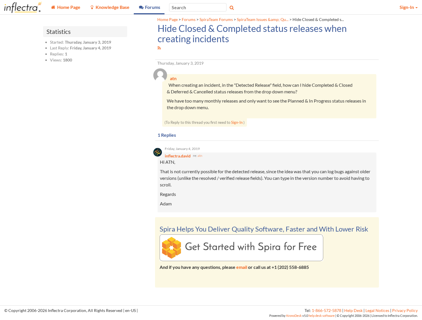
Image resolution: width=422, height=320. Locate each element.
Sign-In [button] (407, 7)
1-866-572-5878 (326, 310)
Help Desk (353, 310)
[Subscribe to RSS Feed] (159, 47)
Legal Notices (377, 310)
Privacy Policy (405, 310)
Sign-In (237, 122)
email (241, 267)
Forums (188, 19)
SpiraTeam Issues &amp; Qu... (263, 19)
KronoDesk (294, 315)
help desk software (322, 315)
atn (200, 155)
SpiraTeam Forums (216, 19)
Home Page (167, 19)
